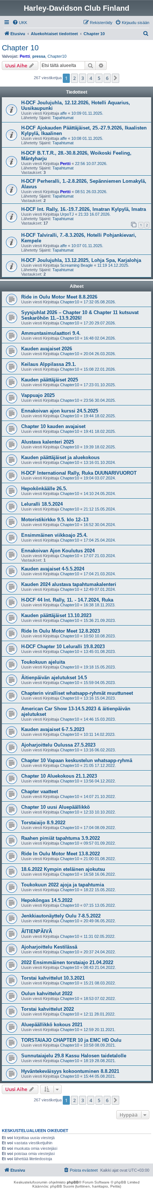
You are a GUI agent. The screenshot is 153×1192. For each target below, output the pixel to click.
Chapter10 (57, 56)
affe (63, 113)
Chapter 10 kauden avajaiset (53, 426)
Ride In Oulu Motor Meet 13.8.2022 (60, 853)
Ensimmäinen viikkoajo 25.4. (54, 535)
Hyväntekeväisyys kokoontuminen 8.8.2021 (70, 1071)
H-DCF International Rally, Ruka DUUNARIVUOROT (79, 473)
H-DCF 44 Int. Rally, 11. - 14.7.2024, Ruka (67, 600)
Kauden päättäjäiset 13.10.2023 (56, 615)
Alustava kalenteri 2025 (47, 442)
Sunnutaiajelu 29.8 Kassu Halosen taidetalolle (73, 1055)
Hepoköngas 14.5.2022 (46, 900)
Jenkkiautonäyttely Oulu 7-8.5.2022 (61, 916)
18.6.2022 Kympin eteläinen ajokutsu (63, 869)
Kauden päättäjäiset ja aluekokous (60, 457)
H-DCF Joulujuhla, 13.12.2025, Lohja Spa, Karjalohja (81, 260)
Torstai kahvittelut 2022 (47, 1009)
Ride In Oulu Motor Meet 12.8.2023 (60, 631)
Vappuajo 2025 (38, 395)
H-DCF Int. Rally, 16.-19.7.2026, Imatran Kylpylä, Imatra (83, 209)
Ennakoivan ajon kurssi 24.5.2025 (59, 411)
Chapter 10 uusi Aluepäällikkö (55, 807)
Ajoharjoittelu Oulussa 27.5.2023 (58, 745)
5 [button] (99, 78)
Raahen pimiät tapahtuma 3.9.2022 (60, 838)
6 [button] (107, 78)
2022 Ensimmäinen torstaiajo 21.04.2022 (67, 962)
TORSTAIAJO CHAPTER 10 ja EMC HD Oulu (71, 1040)
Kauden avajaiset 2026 (46, 348)
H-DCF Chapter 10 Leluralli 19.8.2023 (63, 646)
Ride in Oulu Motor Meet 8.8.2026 (59, 297)
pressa (38, 56)
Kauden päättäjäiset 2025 (49, 380)
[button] (115, 78)
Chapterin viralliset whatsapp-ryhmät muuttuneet (77, 693)
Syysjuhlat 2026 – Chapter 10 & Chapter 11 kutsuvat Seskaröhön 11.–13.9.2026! (80, 315)
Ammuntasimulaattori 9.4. (51, 333)
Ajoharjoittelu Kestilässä (49, 947)
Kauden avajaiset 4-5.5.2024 (52, 569)
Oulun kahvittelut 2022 (46, 993)
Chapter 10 (20, 48)
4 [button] (90, 78)
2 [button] (74, 78)
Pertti (25, 56)
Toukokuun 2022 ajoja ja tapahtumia (62, 885)
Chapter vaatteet (39, 791)
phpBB (73, 1182)
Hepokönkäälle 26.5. (44, 488)
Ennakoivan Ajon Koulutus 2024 (58, 550)
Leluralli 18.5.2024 (42, 504)
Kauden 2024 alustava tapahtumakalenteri (68, 584)
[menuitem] (19, 22)
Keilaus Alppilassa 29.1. (48, 364)
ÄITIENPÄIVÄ (36, 931)
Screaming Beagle (76, 265)
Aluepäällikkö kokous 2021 (51, 1024)
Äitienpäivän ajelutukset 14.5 (54, 677)
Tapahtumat (63, 117)
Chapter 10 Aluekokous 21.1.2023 (59, 776)
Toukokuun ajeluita (43, 662)
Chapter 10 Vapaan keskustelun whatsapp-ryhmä (76, 760)
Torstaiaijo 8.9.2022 (43, 822)
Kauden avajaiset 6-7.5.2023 (52, 729)
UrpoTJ (67, 214)
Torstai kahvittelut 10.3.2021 (53, 978)
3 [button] (82, 78)
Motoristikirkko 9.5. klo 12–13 (54, 519)
